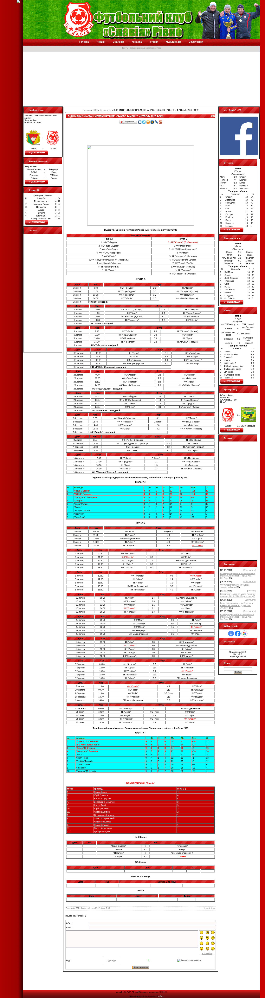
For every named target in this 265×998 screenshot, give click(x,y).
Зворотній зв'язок (152, 48)
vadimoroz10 (92, 908)
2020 (95, 110)
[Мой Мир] (152, 122)
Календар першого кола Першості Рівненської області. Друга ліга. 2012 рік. (236, 605)
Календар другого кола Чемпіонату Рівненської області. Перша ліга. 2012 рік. (237, 616)
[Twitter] (144, 122)
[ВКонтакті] (140, 122)
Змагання (118, 42)
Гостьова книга (136, 48)
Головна (84, 42)
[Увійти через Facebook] (238, 633)
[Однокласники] (148, 122)
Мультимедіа (173, 42)
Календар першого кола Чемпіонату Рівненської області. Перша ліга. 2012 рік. (237, 575)
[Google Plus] (160, 122)
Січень (103, 110)
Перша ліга (249, 570)
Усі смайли (207, 953)
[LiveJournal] (156, 122)
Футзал (251, 590)
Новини (101, 42)
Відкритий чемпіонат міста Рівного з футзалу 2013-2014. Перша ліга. (237, 595)
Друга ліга (250, 600)
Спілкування (196, 42)
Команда (137, 42)
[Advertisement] (139, 79)
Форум (125, 48)
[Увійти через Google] (244, 633)
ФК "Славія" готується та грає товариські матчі (234, 586)
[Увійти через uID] (231, 633)
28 (110, 110)
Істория (154, 42)
